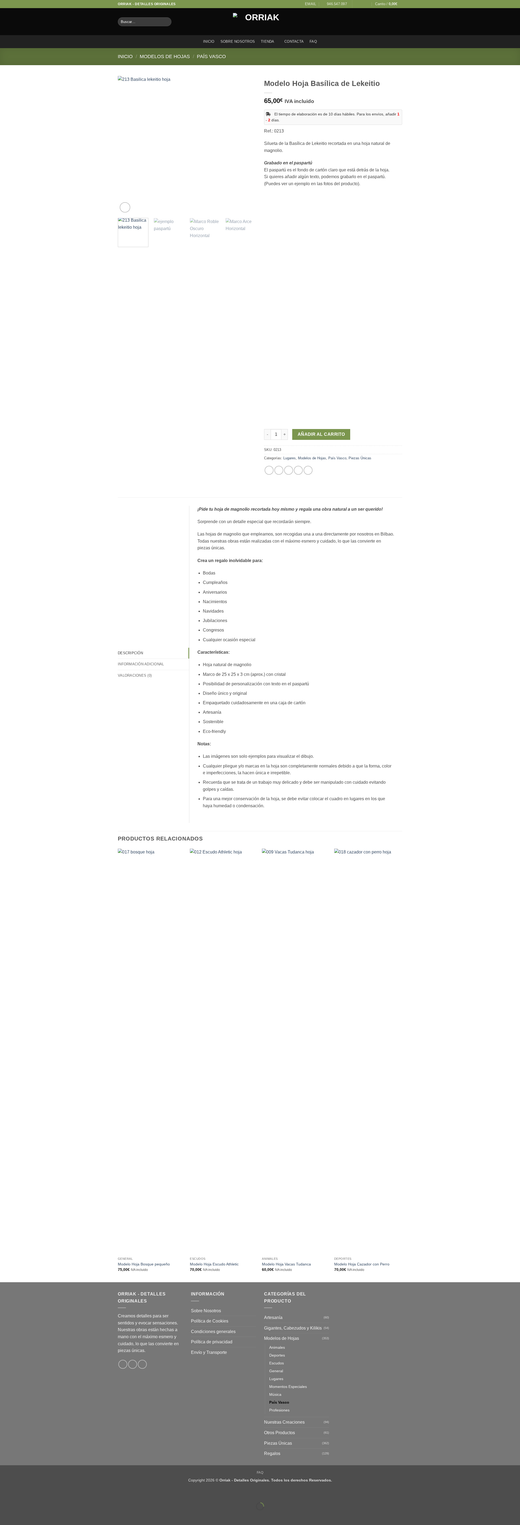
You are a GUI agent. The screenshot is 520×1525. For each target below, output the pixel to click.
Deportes (277, 1355)
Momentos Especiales (288, 1386)
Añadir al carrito (321, 434)
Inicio (208, 41)
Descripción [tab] (130, 653)
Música (275, 1394)
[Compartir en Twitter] (278, 470)
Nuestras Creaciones (284, 1422)
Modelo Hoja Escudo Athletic (214, 1264)
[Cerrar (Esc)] (53, 1493)
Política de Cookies (209, 1321)
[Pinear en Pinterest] (298, 470)
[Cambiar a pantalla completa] (21, 1493)
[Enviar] (166, 21)
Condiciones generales (213, 1331)
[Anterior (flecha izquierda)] (5, 1515)
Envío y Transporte (209, 1352)
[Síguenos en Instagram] (362, 4)
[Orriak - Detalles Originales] (260, 21)
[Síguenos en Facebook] (357, 4)
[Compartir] (37, 1493)
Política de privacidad (211, 1342)
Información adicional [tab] (141, 664)
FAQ (313, 41)
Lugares (289, 458)
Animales (277, 1347)
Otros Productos (279, 1432)
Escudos (276, 1363)
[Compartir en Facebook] (269, 470)
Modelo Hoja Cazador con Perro (361, 1264)
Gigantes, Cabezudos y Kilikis (293, 1328)
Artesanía (273, 1317)
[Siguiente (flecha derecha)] (21, 1515)
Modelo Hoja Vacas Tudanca (286, 1264)
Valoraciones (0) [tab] (135, 675)
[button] (388, 4)
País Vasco (211, 56)
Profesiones (279, 1410)
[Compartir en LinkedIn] (308, 470)
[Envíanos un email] (367, 4)
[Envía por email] (288, 470)
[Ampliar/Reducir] (5, 1493)
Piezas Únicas (360, 458)
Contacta (294, 41)
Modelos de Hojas (165, 56)
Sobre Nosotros (237, 41)
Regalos (272, 1453)
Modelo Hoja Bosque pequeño (144, 1264)
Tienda (267, 41)
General (276, 1371)
